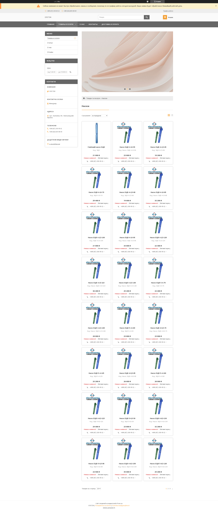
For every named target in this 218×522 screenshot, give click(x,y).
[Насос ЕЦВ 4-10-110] (96, 268)
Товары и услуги (65, 24)
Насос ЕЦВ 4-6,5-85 (127, 373)
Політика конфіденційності (121, 505)
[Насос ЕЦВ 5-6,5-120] (158, 449)
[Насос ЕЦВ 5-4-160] (158, 359)
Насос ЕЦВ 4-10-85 (158, 192)
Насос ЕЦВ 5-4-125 (96, 373)
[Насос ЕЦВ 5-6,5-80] (96, 449)
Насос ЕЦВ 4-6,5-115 (96, 418)
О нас (82, 24)
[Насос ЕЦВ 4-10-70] (96, 178)
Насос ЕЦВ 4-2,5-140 (127, 283)
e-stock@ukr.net (54, 144)
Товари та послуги (93, 98)
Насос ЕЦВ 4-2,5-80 (127, 192)
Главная (50, 24)
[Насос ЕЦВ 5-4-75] (158, 268)
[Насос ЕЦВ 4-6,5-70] (158, 313)
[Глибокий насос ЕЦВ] (96, 132)
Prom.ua (119, 503)
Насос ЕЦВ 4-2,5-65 (158, 147)
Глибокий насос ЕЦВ (96, 147)
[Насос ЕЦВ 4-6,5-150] (127, 449)
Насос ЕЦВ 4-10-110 (96, 283)
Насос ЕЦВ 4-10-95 (127, 237)
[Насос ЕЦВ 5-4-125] (96, 359)
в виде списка (172, 115)
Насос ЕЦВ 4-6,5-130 (158, 418)
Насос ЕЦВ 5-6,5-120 (158, 464)
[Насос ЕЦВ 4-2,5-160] (96, 313)
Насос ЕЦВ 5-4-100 (127, 328)
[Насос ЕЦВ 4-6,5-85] (127, 359)
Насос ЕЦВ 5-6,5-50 (127, 418)
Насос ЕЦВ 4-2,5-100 (96, 237)
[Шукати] (147, 17)
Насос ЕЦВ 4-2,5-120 (158, 237)
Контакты (93, 24)
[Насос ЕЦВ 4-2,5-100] (96, 223)
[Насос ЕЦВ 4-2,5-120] (158, 223)
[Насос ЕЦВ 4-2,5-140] (127, 268)
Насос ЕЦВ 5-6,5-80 (96, 464)
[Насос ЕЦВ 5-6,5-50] (127, 404)
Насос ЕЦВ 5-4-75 (158, 283)
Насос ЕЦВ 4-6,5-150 (127, 464)
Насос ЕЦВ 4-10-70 (96, 192)
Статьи (50, 43)
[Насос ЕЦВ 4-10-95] (127, 223)
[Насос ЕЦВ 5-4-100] (127, 313)
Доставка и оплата (110, 24)
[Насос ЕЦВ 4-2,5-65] (158, 132)
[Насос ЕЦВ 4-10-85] (158, 178)
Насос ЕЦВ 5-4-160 (158, 373)
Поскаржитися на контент (103, 505)
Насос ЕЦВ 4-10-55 (127, 147)
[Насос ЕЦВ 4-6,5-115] (96, 404)
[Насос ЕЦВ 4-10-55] (127, 132)
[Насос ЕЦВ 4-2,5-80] (127, 178)
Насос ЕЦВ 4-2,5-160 (96, 328)
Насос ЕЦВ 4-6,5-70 (158, 328)
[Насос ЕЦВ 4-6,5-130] (158, 404)
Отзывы (50, 52)
